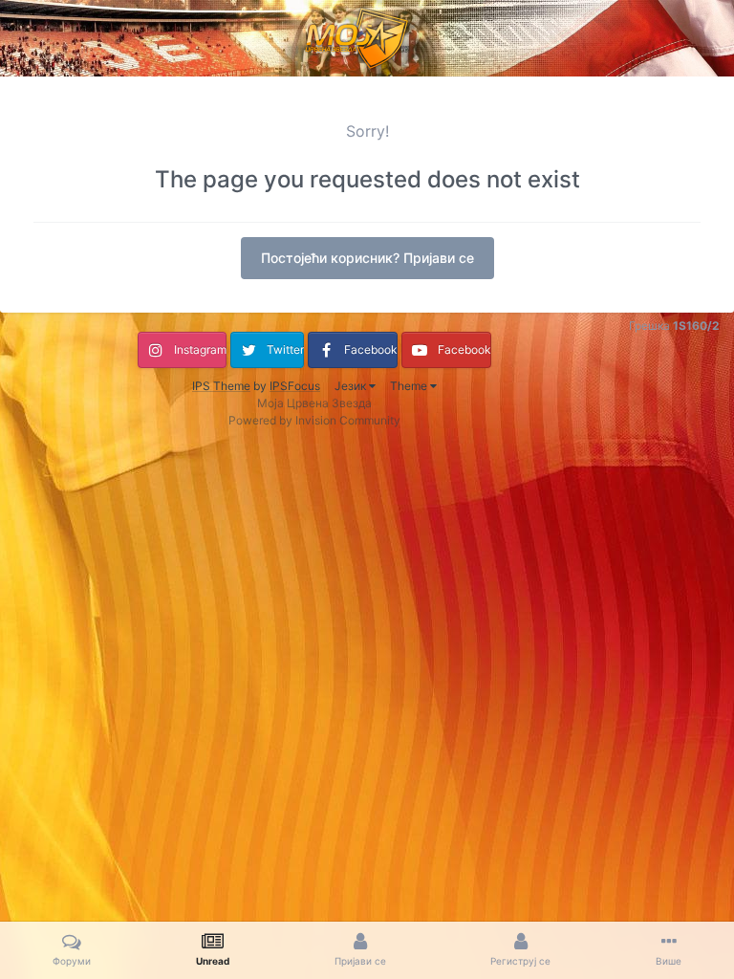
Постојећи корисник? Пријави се (367, 258)
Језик (352, 386)
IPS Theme (221, 386)
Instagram (200, 349)
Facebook (371, 349)
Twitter (285, 349)
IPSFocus (295, 386)
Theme (410, 386)
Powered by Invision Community (314, 420)
